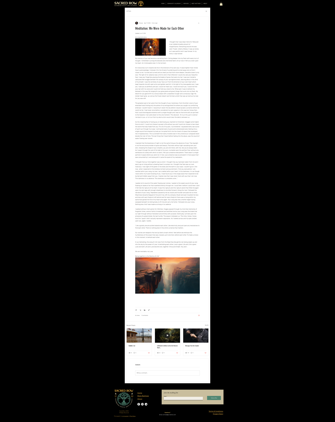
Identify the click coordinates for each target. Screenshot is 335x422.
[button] (221, 3)
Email (165, 396)
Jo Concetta (125, 416)
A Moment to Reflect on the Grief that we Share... (167, 347)
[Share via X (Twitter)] (140, 310)
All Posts (128, 11)
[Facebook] (138, 404)
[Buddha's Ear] (139, 336)
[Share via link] (149, 310)
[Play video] (150, 47)
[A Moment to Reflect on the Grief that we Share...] (167, 336)
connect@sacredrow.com (169, 415)
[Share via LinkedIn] (144, 310)
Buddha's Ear (132, 346)
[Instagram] (142, 404)
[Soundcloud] (146, 404)
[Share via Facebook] (136, 310)
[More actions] (199, 23)
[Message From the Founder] (195, 336)
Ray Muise (133, 416)
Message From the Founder (192, 346)
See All (207, 325)
